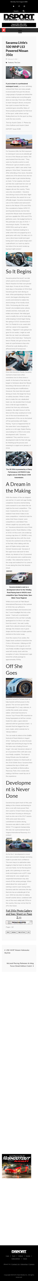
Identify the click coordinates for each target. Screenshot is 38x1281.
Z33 (28, 932)
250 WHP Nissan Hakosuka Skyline (16, 951)
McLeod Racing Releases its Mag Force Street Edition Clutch (20, 964)
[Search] (23, 11)
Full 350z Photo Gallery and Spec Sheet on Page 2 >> (19, 914)
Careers (31, 1264)
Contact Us (15, 1264)
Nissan (14, 932)
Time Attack (21, 932)
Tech (13, 1256)
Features (11, 62)
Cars (7, 1256)
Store (25, 1259)
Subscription (15, 1259)
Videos (20, 1256)
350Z (8, 932)
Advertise (24, 1264)
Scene (28, 1256)
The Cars (17, 62)
